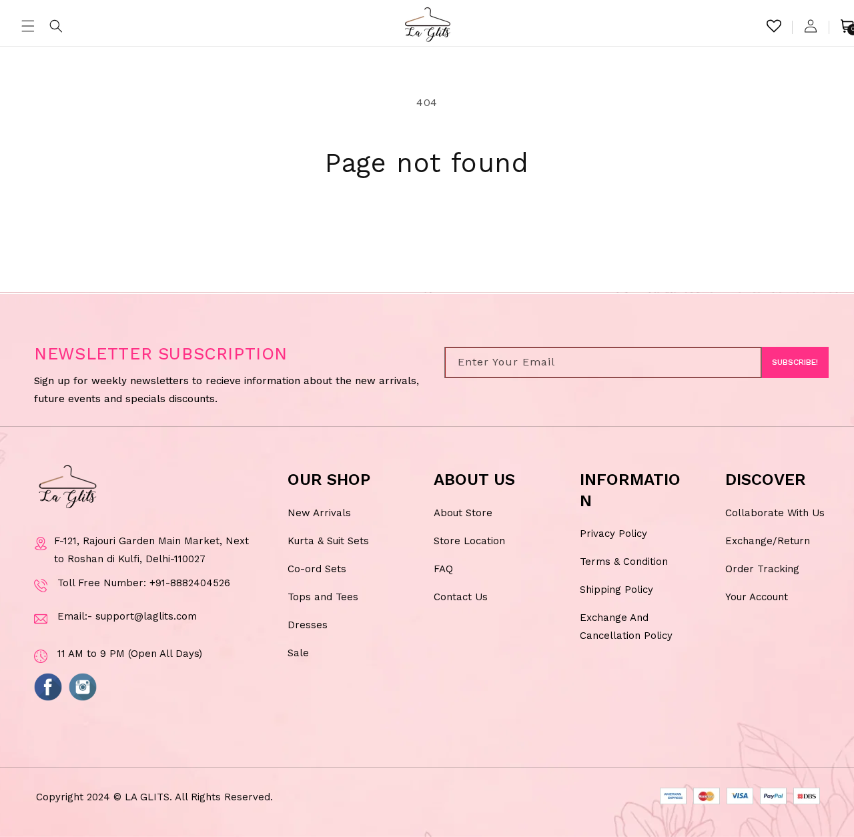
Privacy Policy (613, 534)
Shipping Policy (616, 590)
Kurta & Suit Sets (328, 541)
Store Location (469, 541)
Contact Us (461, 597)
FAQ (443, 569)
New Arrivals (319, 513)
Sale (298, 653)
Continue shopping (427, 229)
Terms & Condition (624, 562)
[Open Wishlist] (774, 26)
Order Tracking (762, 569)
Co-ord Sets (317, 569)
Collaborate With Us (775, 513)
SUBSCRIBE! (795, 362)
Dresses (308, 625)
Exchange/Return (767, 541)
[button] (28, 26)
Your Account (756, 597)
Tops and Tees (323, 597)
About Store (463, 513)
